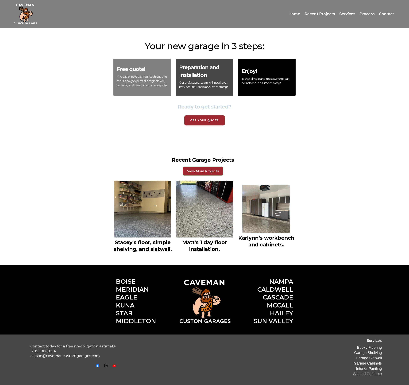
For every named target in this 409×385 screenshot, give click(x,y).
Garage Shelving (368, 353)
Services (347, 14)
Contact (386, 14)
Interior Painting (369, 368)
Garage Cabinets (368, 363)
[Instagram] (106, 366)
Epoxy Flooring (369, 347)
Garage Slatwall (369, 358)
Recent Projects (320, 14)
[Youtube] (114, 366)
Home (294, 14)
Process (367, 14)
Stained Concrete (367, 374)
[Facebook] (97, 366)
